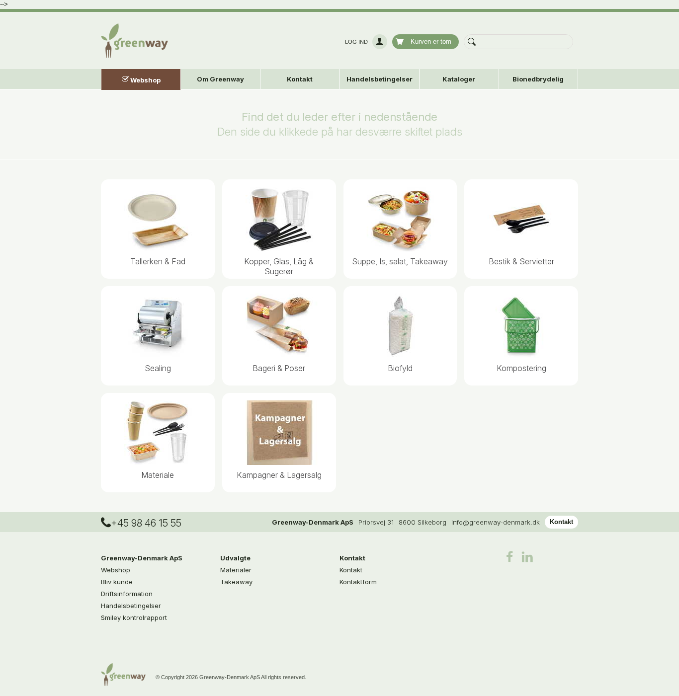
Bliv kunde (117, 582)
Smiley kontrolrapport (134, 617)
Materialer (236, 570)
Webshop (115, 570)
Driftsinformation (127, 594)
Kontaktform (358, 582)
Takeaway (236, 582)
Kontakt (561, 522)
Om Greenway (220, 79)
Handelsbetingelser (379, 79)
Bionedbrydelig (538, 79)
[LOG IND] (378, 41)
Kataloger (458, 79)
